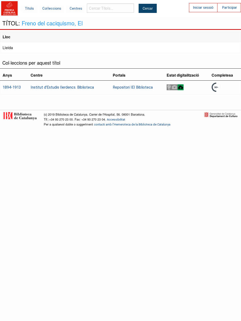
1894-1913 (12, 87)
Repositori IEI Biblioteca (133, 87)
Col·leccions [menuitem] (51, 8)
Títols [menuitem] (29, 8)
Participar (229, 7)
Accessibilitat (116, 119)
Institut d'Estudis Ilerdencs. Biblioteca (62, 87)
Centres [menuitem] (76, 8)
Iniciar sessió (203, 7)
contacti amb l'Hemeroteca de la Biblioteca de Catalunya (132, 124)
